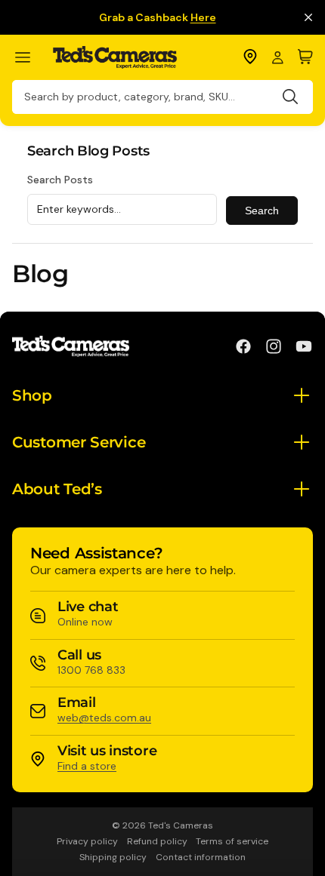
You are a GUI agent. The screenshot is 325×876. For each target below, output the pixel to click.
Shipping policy (113, 857)
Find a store (86, 766)
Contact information (201, 857)
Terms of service (232, 841)
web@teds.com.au (104, 717)
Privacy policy (87, 841)
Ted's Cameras (180, 825)
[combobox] (162, 97)
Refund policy (157, 841)
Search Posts (60, 179)
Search (262, 210)
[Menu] (29, 58)
